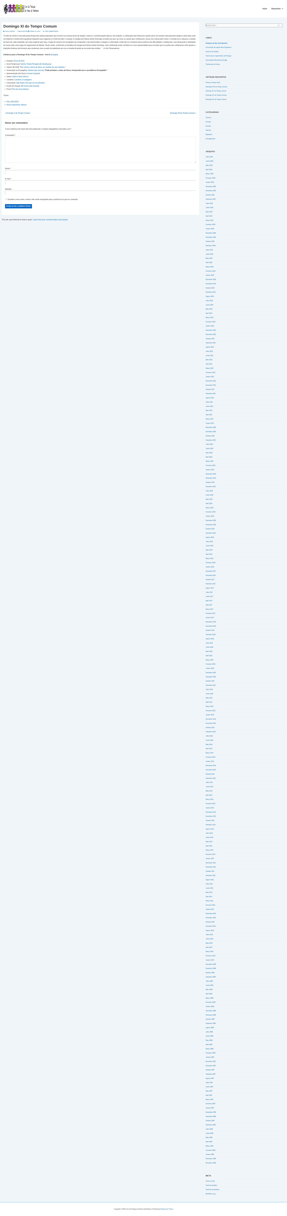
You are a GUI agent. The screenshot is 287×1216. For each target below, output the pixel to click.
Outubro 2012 (210, 820)
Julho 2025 (209, 203)
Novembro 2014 (211, 723)
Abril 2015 (209, 702)
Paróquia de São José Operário (216, 43)
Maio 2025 (209, 212)
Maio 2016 (209, 651)
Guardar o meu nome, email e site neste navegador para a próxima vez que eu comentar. (43, 199)
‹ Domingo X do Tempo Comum (17, 113)
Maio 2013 (209, 791)
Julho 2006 (209, 1129)
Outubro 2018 (210, 529)
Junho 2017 (209, 596)
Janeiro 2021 (210, 423)
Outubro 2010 (210, 922)
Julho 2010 (209, 934)
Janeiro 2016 (210, 668)
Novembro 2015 (211, 677)
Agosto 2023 (210, 296)
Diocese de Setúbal (212, 51)
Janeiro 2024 (210, 275)
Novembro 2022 (211, 334)
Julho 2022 (209, 351)
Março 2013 (209, 799)
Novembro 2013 (211, 770)
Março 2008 (209, 1049)
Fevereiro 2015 (210, 710)
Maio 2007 (209, 1091)
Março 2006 (209, 1146)
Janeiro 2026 (210, 182)
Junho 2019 (209, 495)
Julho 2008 (209, 1032)
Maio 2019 (209, 499)
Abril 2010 (209, 947)
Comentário (10, 135)
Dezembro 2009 (211, 964)
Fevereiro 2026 (210, 178)
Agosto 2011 (210, 880)
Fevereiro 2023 (210, 322)
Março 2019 (209, 508)
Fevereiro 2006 (210, 1150)
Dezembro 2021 (211, 381)
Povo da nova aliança (20, 89)
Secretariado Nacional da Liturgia (216, 60)
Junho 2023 (209, 305)
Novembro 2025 (211, 190)
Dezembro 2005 (211, 1158)
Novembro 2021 (211, 385)
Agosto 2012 (210, 829)
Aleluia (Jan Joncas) (36, 70)
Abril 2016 (209, 655)
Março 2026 (209, 174)
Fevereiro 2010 (210, 956)
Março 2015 (209, 706)
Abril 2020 (209, 457)
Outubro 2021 (210, 389)
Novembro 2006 (211, 1116)
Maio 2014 (209, 744)
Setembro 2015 (211, 685)
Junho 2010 (209, 939)
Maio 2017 (209, 601)
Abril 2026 (209, 169)
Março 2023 (209, 317)
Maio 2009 (209, 989)
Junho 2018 (209, 546)
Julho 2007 (209, 1082)
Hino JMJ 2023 (12, 102)
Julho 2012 (209, 833)
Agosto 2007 (210, 1078)
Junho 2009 (209, 985)
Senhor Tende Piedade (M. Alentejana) (35, 64)
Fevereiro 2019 (210, 512)
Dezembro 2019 (211, 474)
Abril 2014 (209, 748)
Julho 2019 (209, 491)
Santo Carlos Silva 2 (20, 76)
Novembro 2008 (211, 1015)
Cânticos (208, 117)
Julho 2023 (209, 300)
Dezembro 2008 (211, 1011)
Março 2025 (209, 220)
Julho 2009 (209, 981)
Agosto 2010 (210, 930)
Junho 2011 (209, 888)
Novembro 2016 (211, 626)
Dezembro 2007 (211, 1061)
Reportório (276, 9)
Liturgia (54, 55)
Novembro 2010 (211, 917)
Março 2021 (209, 419)
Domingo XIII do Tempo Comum (216, 99)
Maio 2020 (209, 453)
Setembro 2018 (211, 533)
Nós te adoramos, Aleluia (16, 105)
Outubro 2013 (210, 774)
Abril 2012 (209, 846)
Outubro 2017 (210, 579)
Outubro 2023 (210, 288)
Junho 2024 (209, 254)
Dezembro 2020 (211, 427)
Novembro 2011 (211, 867)
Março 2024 (209, 267)
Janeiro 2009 (210, 1006)
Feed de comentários (212, 1189)
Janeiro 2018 (210, 567)
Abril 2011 (209, 896)
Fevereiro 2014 (210, 757)
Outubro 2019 (210, 482)
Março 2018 (209, 558)
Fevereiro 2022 (210, 372)
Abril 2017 (209, 605)
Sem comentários (51, 31)
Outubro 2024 (210, 241)
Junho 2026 (209, 161)
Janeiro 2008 (210, 1057)
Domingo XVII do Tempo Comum (216, 87)
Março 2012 (209, 850)
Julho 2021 (209, 402)
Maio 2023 (209, 309)
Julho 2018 (209, 541)
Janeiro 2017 (210, 617)
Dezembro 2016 (211, 622)
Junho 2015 (209, 694)
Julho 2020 (209, 444)
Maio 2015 (209, 698)
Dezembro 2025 (211, 186)
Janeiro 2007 (210, 1108)
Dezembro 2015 (211, 672)
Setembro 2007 (211, 1074)
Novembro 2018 (211, 524)
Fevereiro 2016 (210, 664)
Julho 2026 (209, 157)
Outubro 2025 (210, 195)
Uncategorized (210, 139)
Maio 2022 (209, 360)
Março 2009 (209, 998)
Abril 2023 (209, 313)
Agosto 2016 (210, 639)
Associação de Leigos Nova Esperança (218, 47)
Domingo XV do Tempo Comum (216, 91)
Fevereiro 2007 (210, 1103)
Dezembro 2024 (211, 233)
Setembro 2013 (211, 778)
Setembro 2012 (211, 825)
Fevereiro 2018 (210, 562)
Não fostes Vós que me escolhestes (30, 83)
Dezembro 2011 (211, 863)
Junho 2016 (209, 647)
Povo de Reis (19, 61)
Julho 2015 (209, 689)
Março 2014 (209, 753)
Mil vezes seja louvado (30, 86)
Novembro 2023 (211, 284)
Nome (7, 168)
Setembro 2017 (211, 584)
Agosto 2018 (210, 537)
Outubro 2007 (210, 1070)
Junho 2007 (209, 1087)
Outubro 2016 (210, 630)
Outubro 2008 (210, 1019)
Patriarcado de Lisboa (213, 64)
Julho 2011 (209, 884)
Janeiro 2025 (210, 229)
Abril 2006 (209, 1142)
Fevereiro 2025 (210, 224)
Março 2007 (209, 1099)
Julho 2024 (209, 250)
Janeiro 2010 (210, 960)
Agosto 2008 (210, 1027)
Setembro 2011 (210, 875)
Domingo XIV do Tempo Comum (216, 95)
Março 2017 (209, 609)
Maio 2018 (209, 550)
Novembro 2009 (211, 968)
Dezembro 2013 (211, 765)
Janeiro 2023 (210, 326)
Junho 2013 (209, 786)
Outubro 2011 (210, 871)
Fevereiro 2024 (210, 271)
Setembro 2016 (211, 634)
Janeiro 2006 (210, 1154)
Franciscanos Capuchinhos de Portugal (218, 56)
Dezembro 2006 (211, 1112)
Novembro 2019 (211, 478)
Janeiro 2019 (210, 516)
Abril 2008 (209, 1044)
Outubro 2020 (210, 436)
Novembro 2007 (211, 1066)
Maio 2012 (209, 841)
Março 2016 (209, 660)
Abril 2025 (209, 216)
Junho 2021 (209, 406)
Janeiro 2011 (210, 909)
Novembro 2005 (211, 1163)
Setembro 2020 (211, 440)
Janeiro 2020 (210, 470)
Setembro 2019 (211, 486)
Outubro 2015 (210, 681)
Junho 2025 (209, 207)
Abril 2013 (209, 795)
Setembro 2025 (211, 199)
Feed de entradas (211, 1185)
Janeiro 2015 (210, 715)
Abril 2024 (209, 262)
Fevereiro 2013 (210, 803)
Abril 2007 (209, 1095)
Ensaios (208, 122)
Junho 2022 (209, 355)
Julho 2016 (209, 643)
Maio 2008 (209, 1040)
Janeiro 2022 (210, 376)
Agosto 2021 (210, 398)
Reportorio (209, 134)
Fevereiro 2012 (210, 854)
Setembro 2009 (211, 977)
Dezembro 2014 (211, 719)
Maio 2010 (209, 943)
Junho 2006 (209, 1133)
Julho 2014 (209, 736)
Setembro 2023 (211, 292)
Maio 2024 (209, 258)
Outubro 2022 (210, 338)
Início (265, 9)
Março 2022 (209, 368)
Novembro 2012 (211, 816)
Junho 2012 (209, 837)
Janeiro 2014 (210, 761)
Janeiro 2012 (210, 858)
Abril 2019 (209, 503)
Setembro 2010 (211, 926)
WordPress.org (210, 1194)
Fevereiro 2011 (210, 905)
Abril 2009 (209, 994)
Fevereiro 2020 (210, 465)
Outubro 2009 (210, 972)
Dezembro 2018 (211, 520)
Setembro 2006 (211, 1125)
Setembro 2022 (211, 343)
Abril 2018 (209, 554)
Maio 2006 (209, 1137)
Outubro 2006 (210, 1120)
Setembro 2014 (211, 732)
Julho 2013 (209, 782)
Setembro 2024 (211, 245)
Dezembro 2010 (211, 913)
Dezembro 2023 (211, 279)
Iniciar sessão (210, 1181)
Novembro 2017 (211, 575)
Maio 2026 (209, 165)
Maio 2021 (209, 410)
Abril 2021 (209, 415)
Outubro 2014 (210, 727)
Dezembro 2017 (211, 571)
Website (8, 189)
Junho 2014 (209, 740)
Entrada (208, 126)
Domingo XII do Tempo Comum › (183, 113)
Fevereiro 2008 (210, 1053)
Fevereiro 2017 (210, 613)
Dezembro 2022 (211, 330)
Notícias (208, 130)
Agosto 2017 (210, 588)
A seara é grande (33, 73)
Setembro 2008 (211, 1023)
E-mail (7, 179)
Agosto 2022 (210, 347)
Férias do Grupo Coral (213, 82)
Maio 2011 (209, 892)
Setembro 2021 (211, 393)
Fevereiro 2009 (210, 1002)
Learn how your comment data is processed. (50, 220)
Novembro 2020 (211, 431)
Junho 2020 (209, 448)
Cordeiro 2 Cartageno (23, 80)
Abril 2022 (209, 364)
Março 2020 (209, 461)
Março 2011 (209, 901)
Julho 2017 (209, 592)
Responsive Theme (167, 1209)
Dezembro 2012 (211, 812)
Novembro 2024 (211, 237)
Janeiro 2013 (210, 808)
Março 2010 (209, 951)
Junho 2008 (209, 1036)
